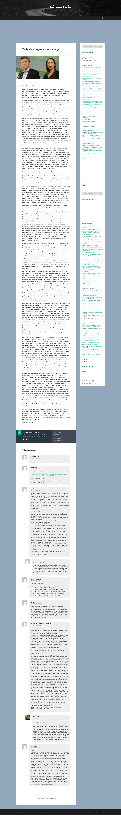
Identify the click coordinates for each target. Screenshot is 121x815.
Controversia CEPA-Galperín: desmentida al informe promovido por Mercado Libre (92, 73)
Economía (36, 18)
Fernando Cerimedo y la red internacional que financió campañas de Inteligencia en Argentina (92, 116)
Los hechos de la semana (88, 111)
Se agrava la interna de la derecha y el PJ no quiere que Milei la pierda (92, 96)
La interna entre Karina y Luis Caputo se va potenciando (92, 129)
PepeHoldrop (36, 716)
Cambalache (85, 113)
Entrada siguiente (59, 440)
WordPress (44, 812)
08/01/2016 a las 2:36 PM (36, 458)
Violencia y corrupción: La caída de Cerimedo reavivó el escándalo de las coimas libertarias (92, 102)
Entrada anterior (58, 438)
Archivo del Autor (24, 439)
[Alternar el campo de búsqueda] (102, 18)
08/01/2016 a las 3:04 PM (36, 468)
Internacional (47, 18)
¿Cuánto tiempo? (86, 119)
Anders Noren (94, 812)
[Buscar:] (92, 46)
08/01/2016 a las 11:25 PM (36, 603)
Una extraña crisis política (88, 76)
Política (28, 18)
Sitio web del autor (27, 439)
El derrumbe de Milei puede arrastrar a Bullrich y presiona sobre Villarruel (93, 105)
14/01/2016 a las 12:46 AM (38, 562)
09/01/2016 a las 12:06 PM (38, 718)
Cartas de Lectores (67, 18)
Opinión (56, 18)
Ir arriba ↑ (102, 812)
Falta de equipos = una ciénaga (41, 49)
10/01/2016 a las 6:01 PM (36, 747)
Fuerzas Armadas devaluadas (89, 121)
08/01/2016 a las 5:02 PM (36, 580)
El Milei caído (86, 99)
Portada (20, 18)
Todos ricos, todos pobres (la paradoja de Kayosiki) (91, 350)
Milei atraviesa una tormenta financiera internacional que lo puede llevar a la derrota (92, 108)
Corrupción (79, 18)
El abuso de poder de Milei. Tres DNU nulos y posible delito (92, 326)
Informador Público (60, 6)
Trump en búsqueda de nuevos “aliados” (91, 71)
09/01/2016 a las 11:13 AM (36, 625)
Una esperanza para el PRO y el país (90, 86)
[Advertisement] (60, 29)
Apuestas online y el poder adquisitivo (91, 81)
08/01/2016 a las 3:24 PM (36, 490)
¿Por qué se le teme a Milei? (89, 94)
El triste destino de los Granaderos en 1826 (92, 88)
